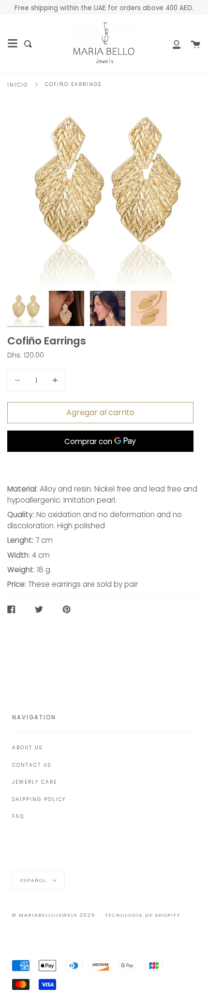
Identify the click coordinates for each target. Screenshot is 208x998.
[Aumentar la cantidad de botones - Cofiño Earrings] (53, 380)
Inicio (17, 85)
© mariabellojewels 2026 (53, 915)
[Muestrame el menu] (12, 43)
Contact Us (31, 765)
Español (34, 880)
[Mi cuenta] (171, 44)
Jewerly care (34, 782)
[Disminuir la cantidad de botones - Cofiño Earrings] (18, 380)
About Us (27, 748)
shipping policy (39, 799)
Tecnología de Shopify (142, 915)
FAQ (18, 816)
